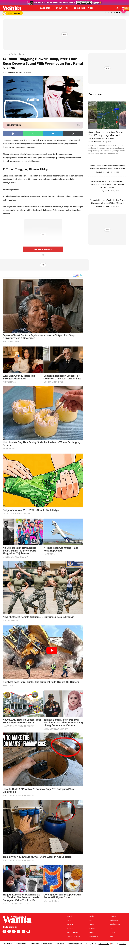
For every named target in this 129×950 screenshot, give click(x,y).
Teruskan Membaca (43, 249)
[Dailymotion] (120, 12)
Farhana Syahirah (102, 191)
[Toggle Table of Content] (77, 125)
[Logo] (12, 8)
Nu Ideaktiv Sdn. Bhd (104, 944)
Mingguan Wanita (9, 54)
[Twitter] (111, 12)
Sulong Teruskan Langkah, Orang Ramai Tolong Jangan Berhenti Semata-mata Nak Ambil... (105, 135)
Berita (21, 54)
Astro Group (123, 944)
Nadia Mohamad (94, 142)
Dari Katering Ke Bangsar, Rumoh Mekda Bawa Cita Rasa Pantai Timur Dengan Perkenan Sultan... (107, 184)
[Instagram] (108, 12)
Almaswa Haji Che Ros (13, 72)
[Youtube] (117, 12)
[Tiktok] (114, 12)
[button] (117, 8)
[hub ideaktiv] (123, 7)
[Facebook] (105, 12)
